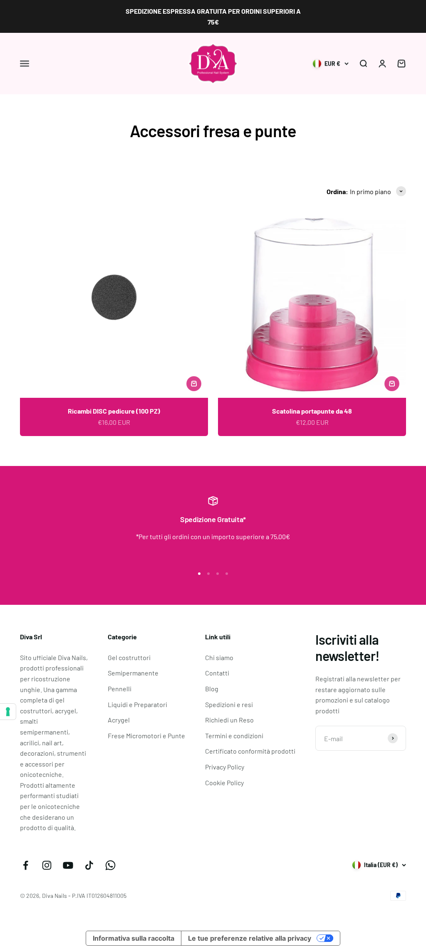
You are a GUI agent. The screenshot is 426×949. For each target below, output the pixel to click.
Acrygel (119, 720)
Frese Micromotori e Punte (146, 735)
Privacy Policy (224, 767)
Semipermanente (133, 673)
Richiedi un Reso (229, 720)
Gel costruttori (129, 657)
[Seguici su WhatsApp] (110, 865)
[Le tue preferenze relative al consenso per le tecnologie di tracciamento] (8, 712)
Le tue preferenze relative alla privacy (249, 938)
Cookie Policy (224, 782)
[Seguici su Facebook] (25, 865)
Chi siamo (219, 657)
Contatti (217, 673)
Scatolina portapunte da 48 (312, 411)
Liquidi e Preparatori (137, 704)
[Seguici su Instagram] (46, 865)
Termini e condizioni (234, 735)
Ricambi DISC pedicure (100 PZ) (114, 411)
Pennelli (119, 689)
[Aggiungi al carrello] (193, 383)
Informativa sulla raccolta (133, 938)
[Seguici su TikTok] (89, 865)
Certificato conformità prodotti (250, 751)
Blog (211, 689)
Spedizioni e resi (229, 704)
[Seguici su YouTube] (68, 865)
